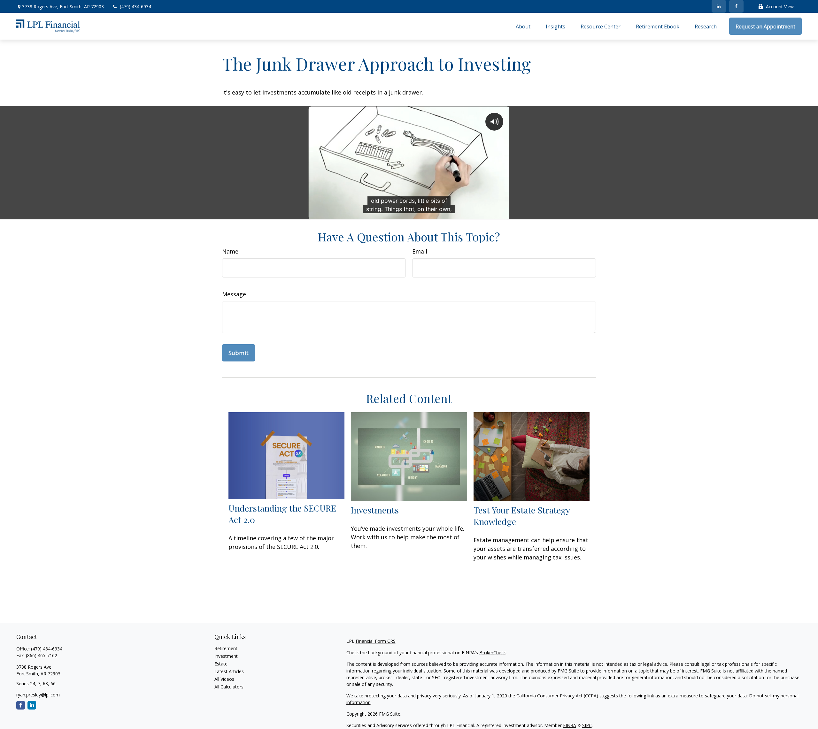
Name (230, 251)
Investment (226, 656)
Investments (375, 510)
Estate (221, 664)
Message (234, 294)
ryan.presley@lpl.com (38, 695)
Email (419, 251)
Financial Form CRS (376, 641)
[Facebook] (736, 6)
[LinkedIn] (719, 6)
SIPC (587, 725)
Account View (780, 7)
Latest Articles (229, 671)
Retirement (225, 648)
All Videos (224, 679)
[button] (523, 26)
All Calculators (228, 687)
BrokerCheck (492, 652)
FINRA (569, 725)
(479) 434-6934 (135, 7)
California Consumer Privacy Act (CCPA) (557, 696)
